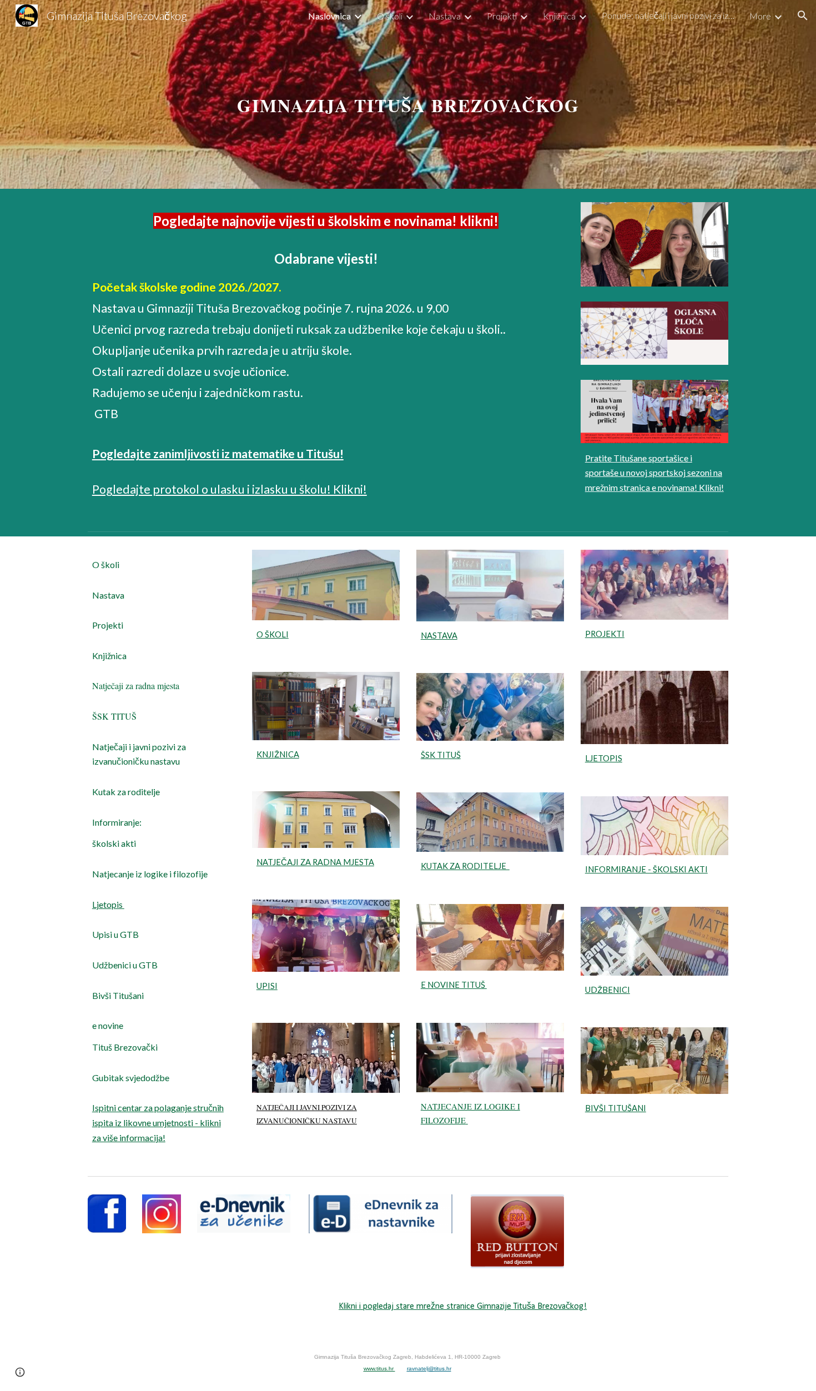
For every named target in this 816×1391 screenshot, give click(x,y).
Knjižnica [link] (559, 16)
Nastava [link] (445, 16)
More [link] (760, 16)
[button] (802, 15)
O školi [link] (389, 16)
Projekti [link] (502, 16)
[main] (408, 94)
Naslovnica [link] (329, 16)
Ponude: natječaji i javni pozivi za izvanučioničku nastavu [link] (668, 15)
